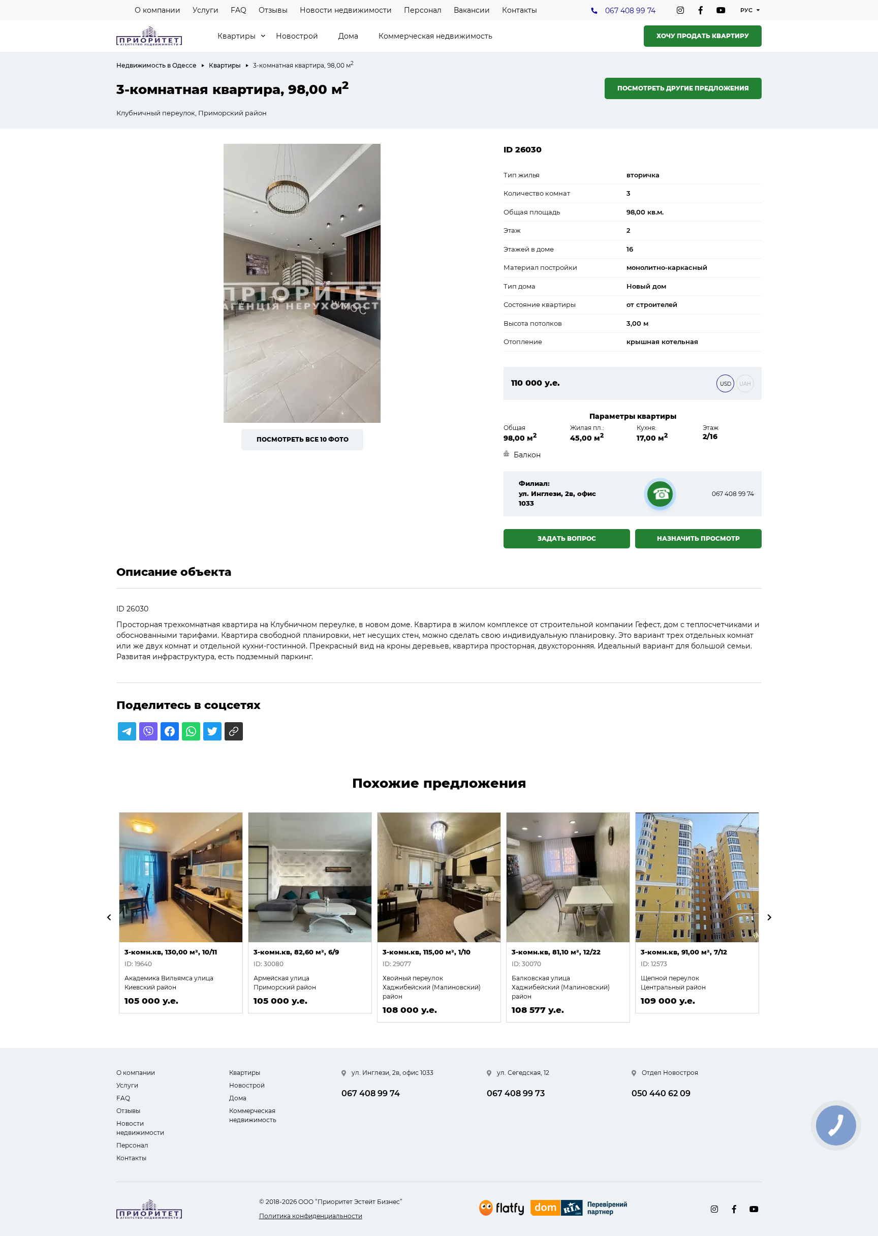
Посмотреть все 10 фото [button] (303, 439)
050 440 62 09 (661, 1093)
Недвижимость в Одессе (156, 65)
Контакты (519, 10)
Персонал (423, 10)
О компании (157, 10)
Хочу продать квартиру (702, 36)
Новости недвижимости (346, 10)
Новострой (297, 36)
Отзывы (273, 10)
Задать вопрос (567, 538)
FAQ (238, 10)
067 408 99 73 (516, 1093)
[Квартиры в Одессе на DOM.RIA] (580, 1209)
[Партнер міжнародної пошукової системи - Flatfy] (501, 1208)
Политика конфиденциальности (310, 1216)
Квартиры (236, 36)
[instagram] (680, 10)
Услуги (205, 10)
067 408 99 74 (630, 10)
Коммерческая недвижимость (435, 36)
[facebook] (700, 10)
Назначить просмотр (698, 538)
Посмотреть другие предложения (683, 88)
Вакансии (472, 10)
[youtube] (721, 10)
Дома (348, 36)
